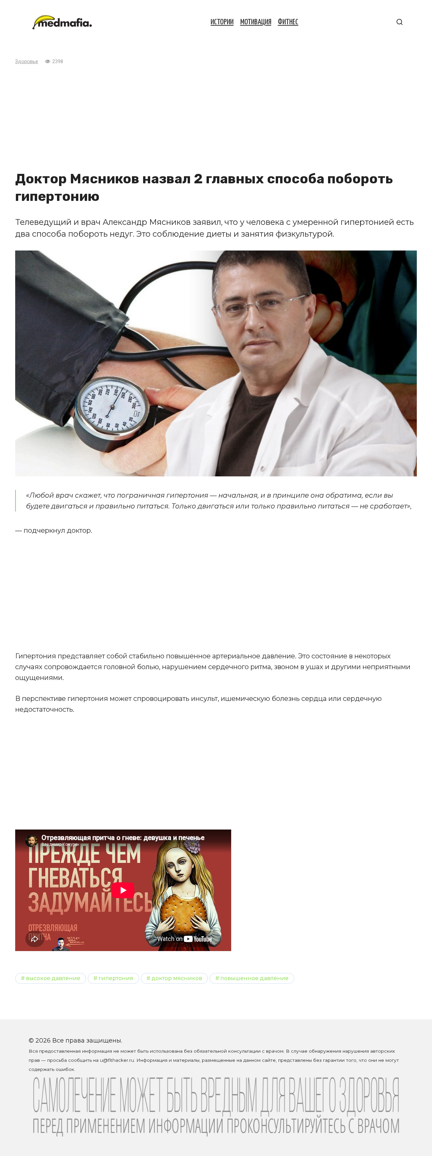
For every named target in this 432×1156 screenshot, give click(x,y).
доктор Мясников (177, 978)
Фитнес (288, 22)
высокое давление (53, 978)
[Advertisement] (216, 118)
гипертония (116, 978)
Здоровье (26, 61)
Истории (222, 22)
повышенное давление (254, 978)
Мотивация (255, 22)
